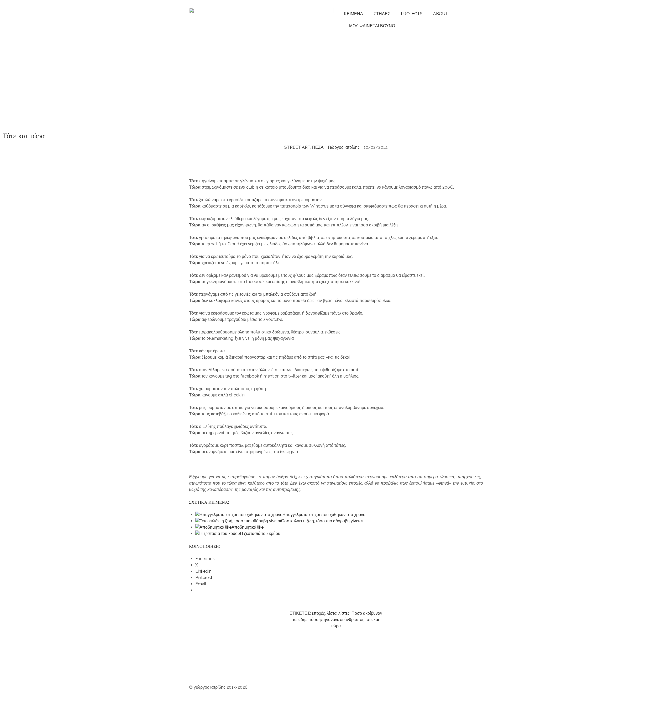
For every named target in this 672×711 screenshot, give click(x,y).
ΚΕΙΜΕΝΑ (353, 13)
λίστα (332, 613)
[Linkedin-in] (294, 666)
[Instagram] (195, 666)
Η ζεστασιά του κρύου (260, 533)
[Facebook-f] (266, 666)
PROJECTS (412, 13)
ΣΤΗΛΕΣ (382, 13)
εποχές (318, 613)
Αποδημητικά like (248, 527)
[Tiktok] (280, 666)
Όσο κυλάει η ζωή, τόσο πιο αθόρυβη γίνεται (322, 520)
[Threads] (252, 666)
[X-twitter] (309, 666)
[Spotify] (223, 666)
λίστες (344, 613)
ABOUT (440, 13)
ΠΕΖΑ (318, 147)
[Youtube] (209, 666)
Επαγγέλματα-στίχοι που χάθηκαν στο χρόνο (323, 514)
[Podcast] (238, 666)
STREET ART (297, 147)
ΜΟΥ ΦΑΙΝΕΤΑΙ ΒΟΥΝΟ (371, 25)
